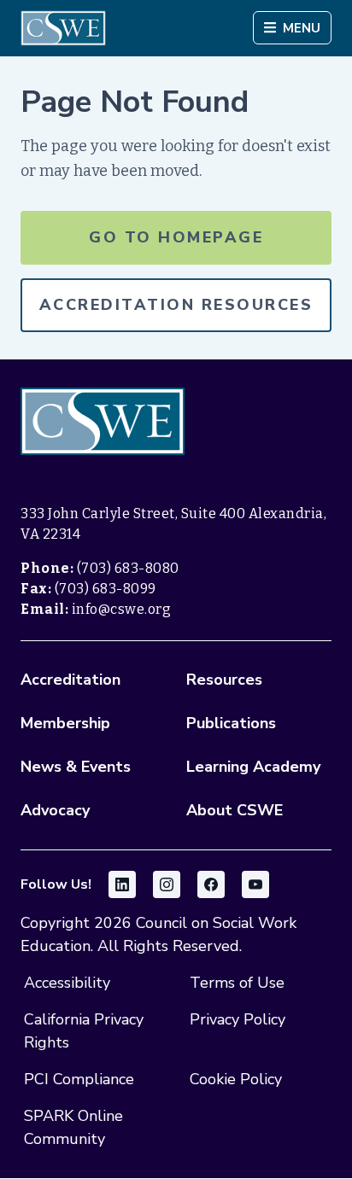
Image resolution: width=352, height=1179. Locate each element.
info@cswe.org (122, 609)
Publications (231, 723)
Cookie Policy (236, 1079)
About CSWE (234, 810)
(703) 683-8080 (128, 568)
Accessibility (67, 982)
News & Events (76, 766)
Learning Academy (253, 766)
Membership (65, 723)
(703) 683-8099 (105, 589)
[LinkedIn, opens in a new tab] (122, 884)
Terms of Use (237, 982)
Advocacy (55, 810)
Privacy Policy (237, 1019)
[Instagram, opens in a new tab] (166, 884)
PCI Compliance (79, 1079)
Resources (224, 679)
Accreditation (70, 679)
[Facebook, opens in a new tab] (211, 884)
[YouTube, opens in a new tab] (255, 884)
